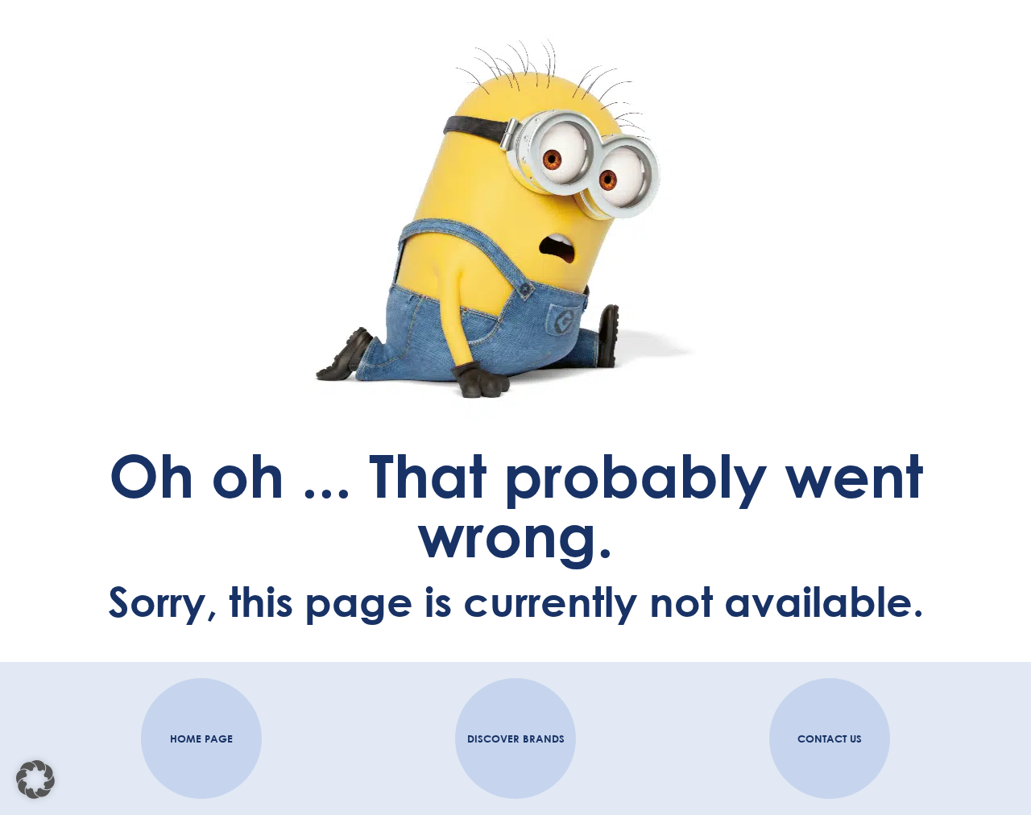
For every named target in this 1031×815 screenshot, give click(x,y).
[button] (35, 779)
